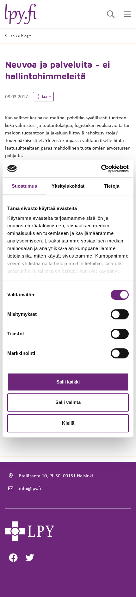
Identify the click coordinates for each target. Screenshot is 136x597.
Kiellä (68, 423)
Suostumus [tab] (24, 186)
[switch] (120, 314)
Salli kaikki (68, 381)
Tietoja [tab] (111, 186)
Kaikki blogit (20, 35)
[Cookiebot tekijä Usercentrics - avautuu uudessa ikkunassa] (101, 168)
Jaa (45, 96)
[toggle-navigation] (127, 14)
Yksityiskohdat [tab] (68, 186)
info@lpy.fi (30, 488)
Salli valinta (68, 402)
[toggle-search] (111, 14)
